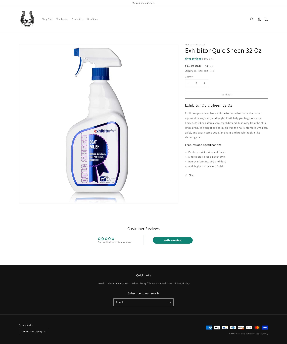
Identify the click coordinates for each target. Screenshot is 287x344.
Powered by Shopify (260, 334)
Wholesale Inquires (118, 283)
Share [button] (192, 175)
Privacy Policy (182, 283)
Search (101, 283)
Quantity (189, 76)
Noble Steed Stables (244, 334)
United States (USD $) (32, 331)
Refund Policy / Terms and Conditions (152, 283)
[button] (251, 19)
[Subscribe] (169, 302)
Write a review (172, 240)
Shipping (189, 70)
